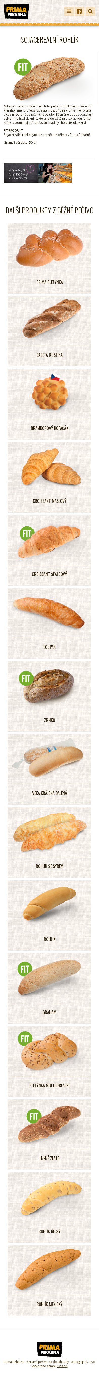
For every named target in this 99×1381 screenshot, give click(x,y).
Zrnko (49, 720)
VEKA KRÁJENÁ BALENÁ (49, 793)
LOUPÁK (50, 647)
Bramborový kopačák (49, 428)
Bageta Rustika (49, 355)
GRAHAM (49, 1012)
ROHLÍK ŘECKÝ (50, 1231)
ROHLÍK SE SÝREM (49, 866)
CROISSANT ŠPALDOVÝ (49, 574)
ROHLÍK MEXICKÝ (49, 1304)
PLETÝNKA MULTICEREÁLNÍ (49, 1085)
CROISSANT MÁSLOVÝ (50, 501)
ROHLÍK (49, 939)
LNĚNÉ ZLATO (50, 1158)
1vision (62, 1366)
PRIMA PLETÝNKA (49, 282)
